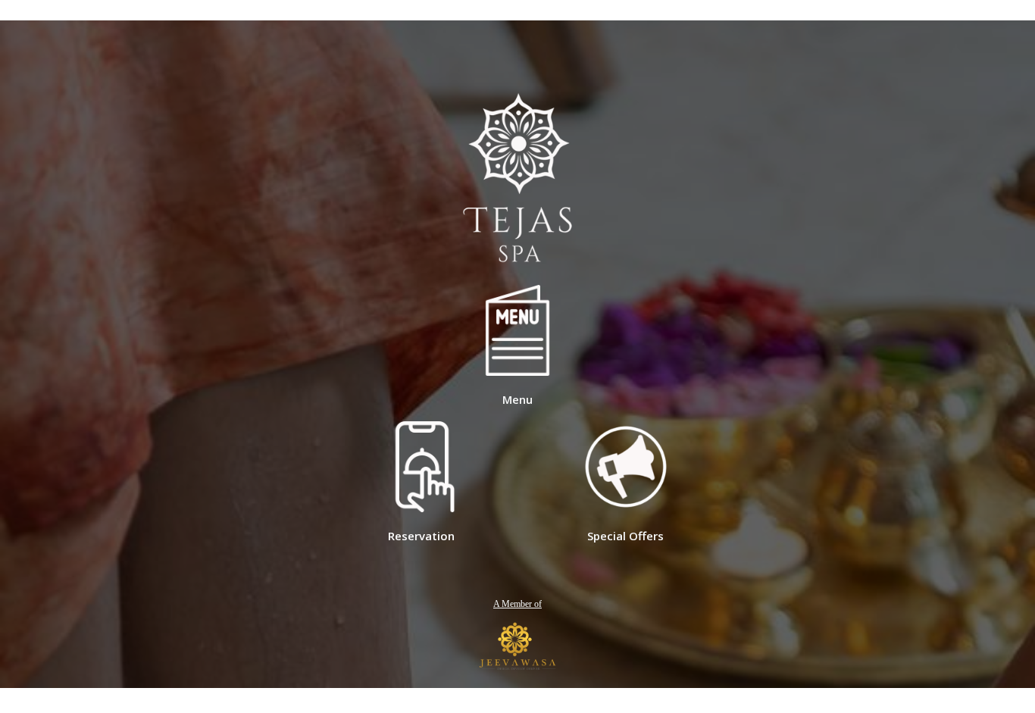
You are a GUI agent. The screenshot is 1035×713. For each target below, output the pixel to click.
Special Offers (625, 535)
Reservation (421, 535)
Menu (517, 399)
